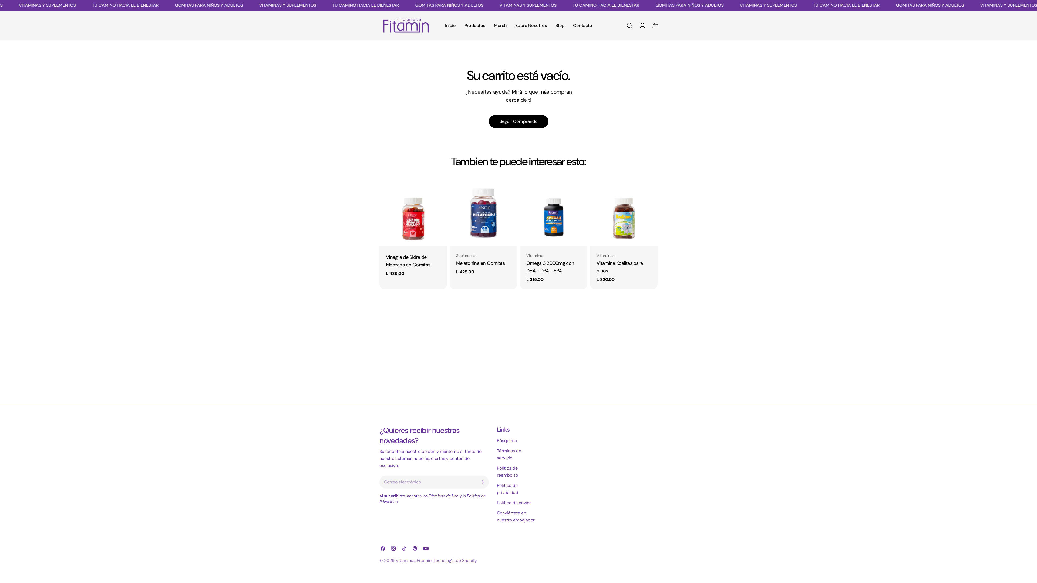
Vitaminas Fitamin (414, 560)
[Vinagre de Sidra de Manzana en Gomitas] (413, 212)
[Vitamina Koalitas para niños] (624, 212)
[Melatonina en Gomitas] (483, 212)
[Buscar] (629, 25)
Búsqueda (507, 440)
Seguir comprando (519, 121)
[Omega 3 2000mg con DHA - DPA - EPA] (553, 212)
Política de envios (514, 503)
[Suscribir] (482, 482)
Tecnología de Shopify (455, 560)
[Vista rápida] (439, 190)
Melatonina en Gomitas (480, 263)
